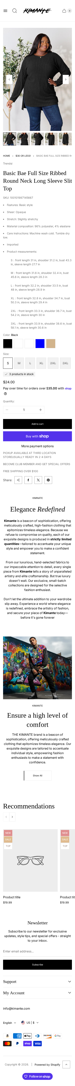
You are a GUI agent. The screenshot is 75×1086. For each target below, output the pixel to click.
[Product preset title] (30, 860)
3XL (65, 363)
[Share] (18, 480)
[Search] (14, 11)
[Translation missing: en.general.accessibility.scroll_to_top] (66, 1064)
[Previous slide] (9, 79)
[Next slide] (66, 79)
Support (9, 981)
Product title (11, 897)
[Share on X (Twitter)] (38, 480)
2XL (53, 363)
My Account (13, 992)
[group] (9, 138)
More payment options (37, 446)
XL (41, 363)
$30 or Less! (23, 155)
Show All (37, 775)
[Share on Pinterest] (48, 480)
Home (6, 155)
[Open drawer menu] (5, 11)
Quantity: (9, 401)
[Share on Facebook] (28, 480)
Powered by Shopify (47, 1064)
